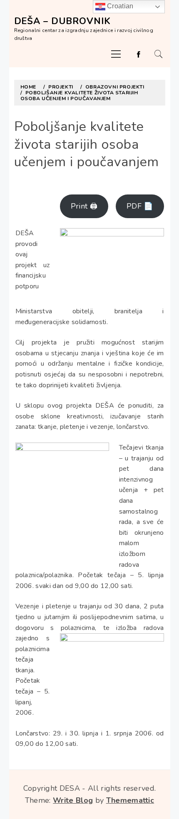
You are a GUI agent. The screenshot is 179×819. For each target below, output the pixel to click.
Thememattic (130, 800)
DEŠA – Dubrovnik (62, 21)
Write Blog (73, 800)
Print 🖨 (84, 206)
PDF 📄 (140, 206)
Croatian (119, 6)
